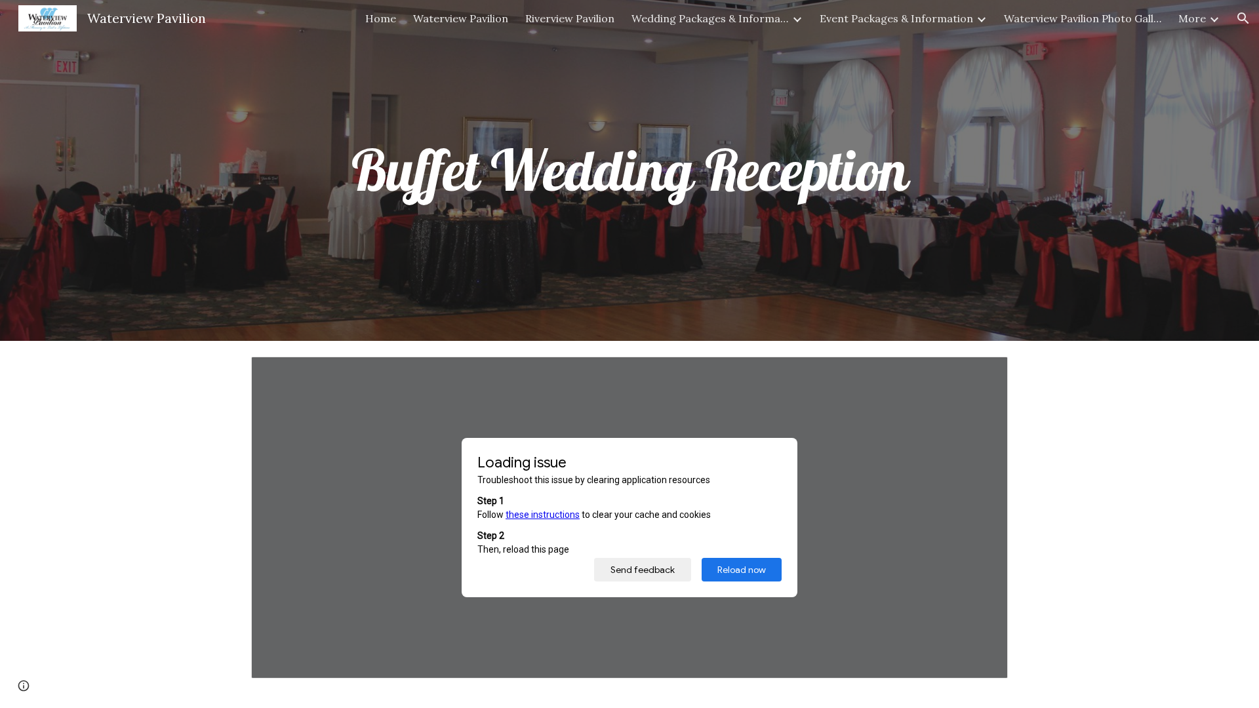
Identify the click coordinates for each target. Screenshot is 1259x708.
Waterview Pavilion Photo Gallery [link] (1082, 18)
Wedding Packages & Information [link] (710, 18)
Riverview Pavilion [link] (569, 18)
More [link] (1192, 18)
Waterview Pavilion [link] (460, 18)
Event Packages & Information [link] (896, 18)
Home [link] (380, 18)
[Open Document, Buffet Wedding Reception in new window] (983, 374)
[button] (1243, 18)
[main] (629, 170)
